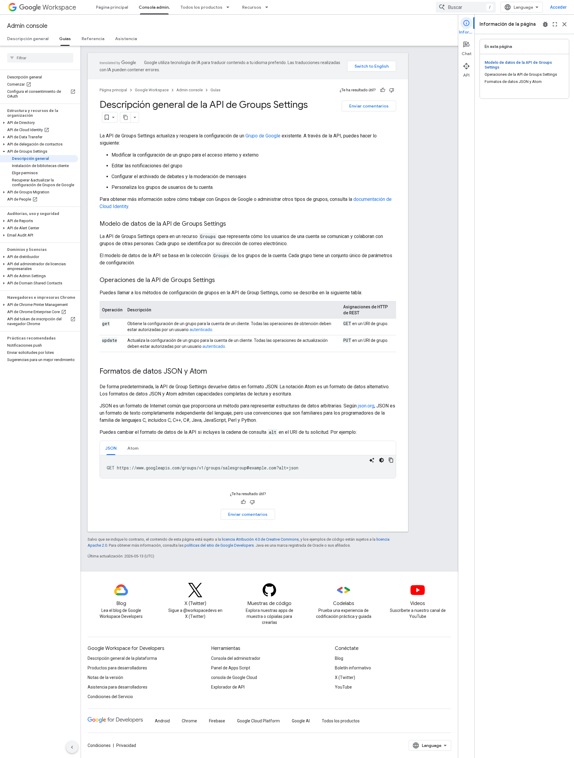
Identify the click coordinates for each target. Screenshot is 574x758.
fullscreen (554, 24)
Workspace (59, 7)
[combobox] (466, 7)
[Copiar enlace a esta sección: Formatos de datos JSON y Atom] (213, 371)
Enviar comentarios (369, 106)
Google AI (301, 720)
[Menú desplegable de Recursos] (268, 7)
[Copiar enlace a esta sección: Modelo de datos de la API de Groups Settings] (232, 224)
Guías (65, 38)
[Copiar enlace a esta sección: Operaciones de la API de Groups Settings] (221, 280)
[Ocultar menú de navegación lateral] (72, 747)
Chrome (189, 720)
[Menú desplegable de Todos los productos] (229, 7)
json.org (366, 406)
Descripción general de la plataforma (122, 658)
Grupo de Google (262, 136)
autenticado (201, 329)
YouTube (343, 687)
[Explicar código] (372, 460)
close (564, 24)
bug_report (545, 24)
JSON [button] (111, 448)
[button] (39, 122)
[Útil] (382, 90)
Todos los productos (201, 7)
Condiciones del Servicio (110, 696)
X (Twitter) (345, 677)
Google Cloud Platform (258, 720)
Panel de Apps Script (230, 667)
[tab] (111, 448)
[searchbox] (40, 58)
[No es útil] (391, 90)
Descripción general (27, 38)
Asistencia (126, 38)
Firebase (217, 720)
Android (162, 720)
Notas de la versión (105, 677)
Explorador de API (228, 687)
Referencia (93, 38)
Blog (339, 658)
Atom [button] (132, 448)
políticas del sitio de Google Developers (219, 545)
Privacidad (126, 745)
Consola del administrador (235, 658)
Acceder (558, 7)
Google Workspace (152, 90)
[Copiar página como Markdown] (125, 117)
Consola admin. (154, 7)
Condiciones (99, 745)
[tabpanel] (248, 466)
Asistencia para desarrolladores (117, 687)
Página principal (112, 7)
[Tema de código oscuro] (381, 460)
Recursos (251, 7)
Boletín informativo (353, 667)
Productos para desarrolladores (117, 667)
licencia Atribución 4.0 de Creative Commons (260, 539)
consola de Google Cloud (234, 677)
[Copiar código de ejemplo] (391, 460)
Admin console (27, 26)
